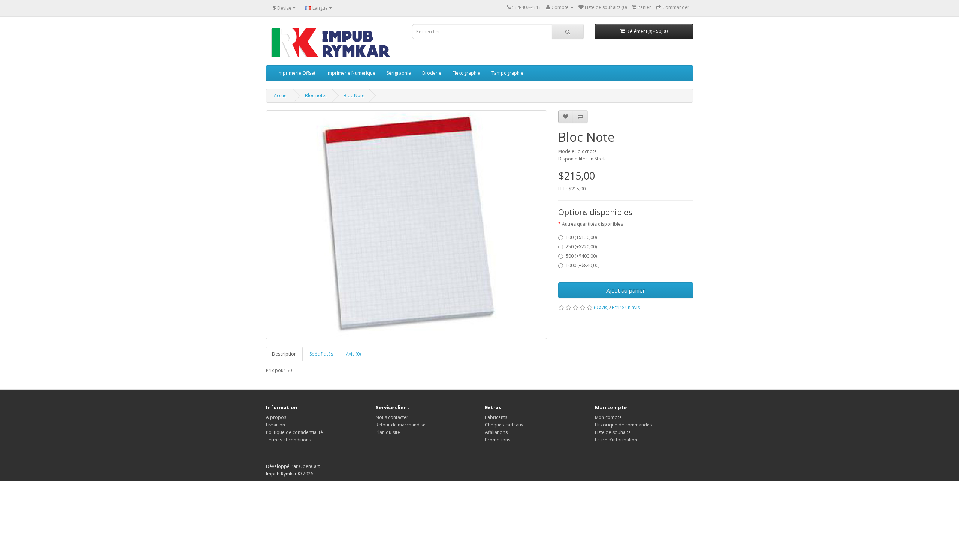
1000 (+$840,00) (582, 265)
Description (284, 354)
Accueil (281, 95)
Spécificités (321, 354)
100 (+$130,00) (581, 237)
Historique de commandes (623, 425)
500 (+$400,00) (581, 256)
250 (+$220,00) (581, 246)
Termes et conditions (288, 439)
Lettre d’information (616, 439)
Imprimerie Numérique (351, 73)
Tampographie (507, 73)
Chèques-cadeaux (504, 425)
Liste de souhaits (612, 432)
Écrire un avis (626, 307)
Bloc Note (354, 95)
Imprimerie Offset (296, 73)
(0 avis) (601, 307)
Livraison (275, 425)
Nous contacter (392, 417)
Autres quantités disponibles (592, 224)
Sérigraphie (399, 73)
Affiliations (496, 432)
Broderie (431, 73)
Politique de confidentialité (294, 432)
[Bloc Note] (406, 224)
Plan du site (388, 432)
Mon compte (608, 417)
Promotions (497, 439)
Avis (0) (353, 354)
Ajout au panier (625, 290)
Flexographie (466, 73)
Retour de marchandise (401, 425)
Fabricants (496, 417)
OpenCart (309, 466)
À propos (276, 417)
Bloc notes (316, 95)
